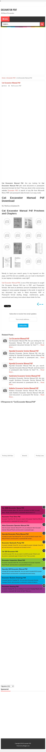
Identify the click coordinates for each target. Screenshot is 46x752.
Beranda (24, 455)
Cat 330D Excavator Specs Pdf (13, 508)
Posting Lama (40, 455)
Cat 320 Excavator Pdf (10, 551)
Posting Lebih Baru (7, 455)
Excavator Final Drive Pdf (11, 516)
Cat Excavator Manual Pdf (11, 283)
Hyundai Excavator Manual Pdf (21, 363)
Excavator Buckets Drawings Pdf (14, 578)
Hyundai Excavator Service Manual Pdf (24, 351)
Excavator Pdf (12, 190)
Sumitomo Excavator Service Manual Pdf (24, 376)
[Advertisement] (23, 51)
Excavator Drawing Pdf (10, 586)
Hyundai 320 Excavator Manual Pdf (14, 569)
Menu (6, 19)
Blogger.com (26, 745)
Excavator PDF (9, 9)
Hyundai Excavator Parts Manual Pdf (15, 534)
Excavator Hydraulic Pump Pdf (13, 543)
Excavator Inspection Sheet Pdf (13, 560)
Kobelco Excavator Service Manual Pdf (23, 388)
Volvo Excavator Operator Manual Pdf (15, 525)
